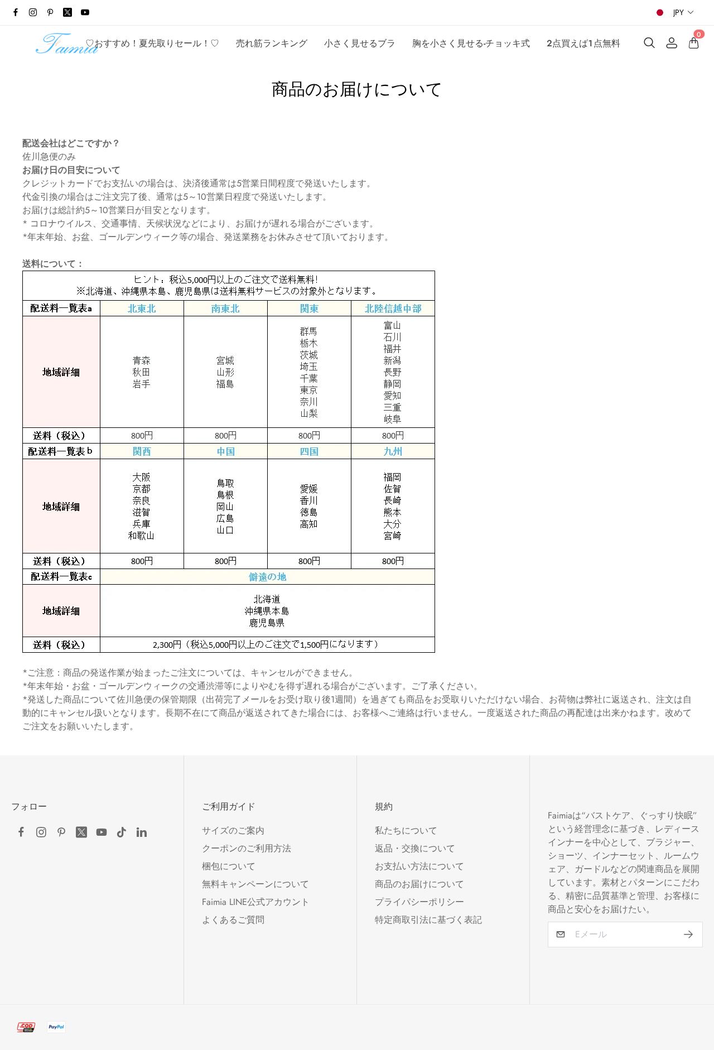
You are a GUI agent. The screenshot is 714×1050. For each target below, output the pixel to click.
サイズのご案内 (233, 830)
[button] (683, 12)
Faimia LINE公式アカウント (256, 901)
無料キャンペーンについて (255, 884)
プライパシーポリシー (419, 901)
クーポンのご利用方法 (246, 848)
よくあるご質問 (233, 919)
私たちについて (406, 830)
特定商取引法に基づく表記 (428, 919)
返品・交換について (415, 848)
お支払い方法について (419, 866)
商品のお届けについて (419, 884)
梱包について (228, 866)
